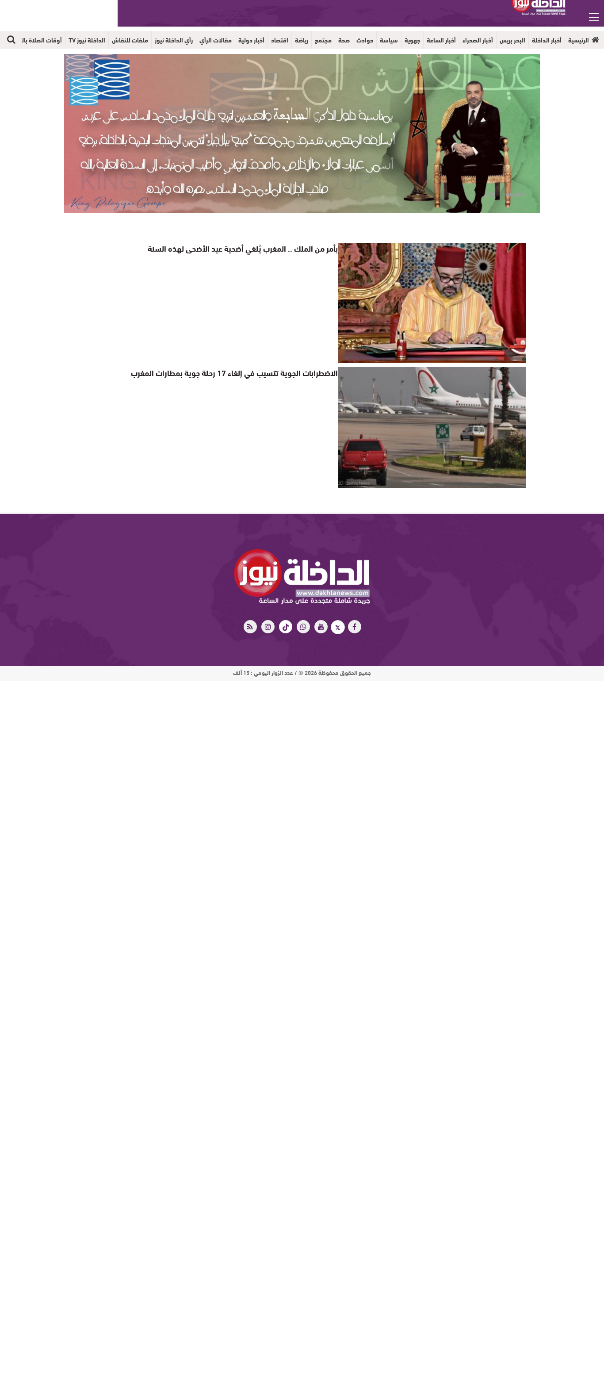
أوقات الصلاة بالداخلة (35, 40)
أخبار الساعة (441, 40)
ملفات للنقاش (130, 40)
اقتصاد (279, 40)
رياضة (301, 40)
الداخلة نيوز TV (87, 40)
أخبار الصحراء (478, 40)
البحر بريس (512, 40)
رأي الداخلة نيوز (174, 40)
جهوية (412, 40)
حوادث (364, 40)
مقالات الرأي (215, 40)
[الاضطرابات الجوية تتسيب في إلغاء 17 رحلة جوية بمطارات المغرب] (432, 427)
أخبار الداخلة (547, 40)
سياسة (389, 40)
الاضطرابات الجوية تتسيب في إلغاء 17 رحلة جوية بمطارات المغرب (244, 372)
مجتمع (323, 40)
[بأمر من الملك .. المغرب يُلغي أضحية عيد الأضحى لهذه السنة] (432, 303)
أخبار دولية (251, 40)
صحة (344, 40)
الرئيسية (578, 40)
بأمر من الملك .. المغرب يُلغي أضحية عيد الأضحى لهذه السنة (251, 247)
